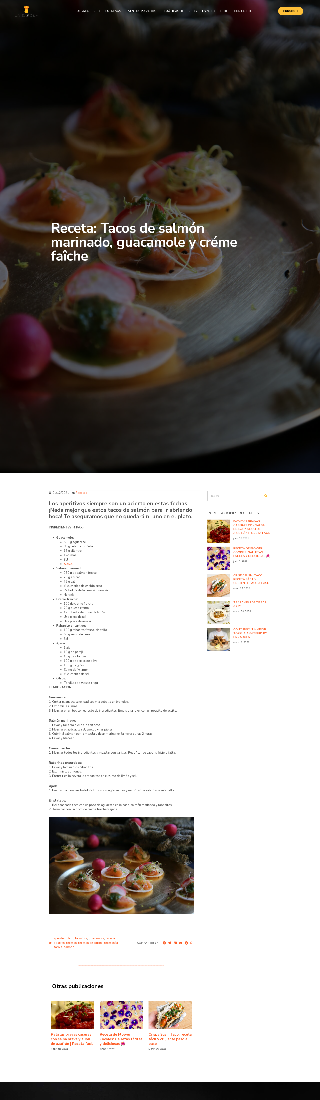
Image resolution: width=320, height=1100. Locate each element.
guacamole (96, 938)
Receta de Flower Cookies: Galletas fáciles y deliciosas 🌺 (121, 1039)
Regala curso (88, 11)
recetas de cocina (90, 943)
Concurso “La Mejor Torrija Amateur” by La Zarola (250, 633)
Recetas (81, 493)
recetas (71, 943)
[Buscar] (266, 496)
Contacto (242, 11)
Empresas (113, 11)
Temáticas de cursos (179, 11)
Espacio (208, 11)
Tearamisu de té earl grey (250, 604)
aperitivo (60, 938)
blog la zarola (77, 938)
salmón (69, 947)
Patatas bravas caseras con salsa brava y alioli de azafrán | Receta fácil (72, 1039)
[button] (164, 943)
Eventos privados (141, 11)
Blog (224, 11)
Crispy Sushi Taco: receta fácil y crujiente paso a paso (170, 1039)
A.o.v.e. (68, 564)
